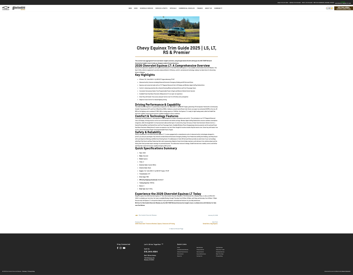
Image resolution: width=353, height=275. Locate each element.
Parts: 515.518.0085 (307, 2)
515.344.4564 (344, 7)
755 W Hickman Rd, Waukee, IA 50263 (324, 2)
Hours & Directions (344, 9)
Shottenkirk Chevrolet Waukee (151, 203)
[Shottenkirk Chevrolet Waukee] (19, 8)
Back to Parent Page (177, 228)
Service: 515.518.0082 (295, 2)
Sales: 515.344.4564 (283, 2)
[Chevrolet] (5, 8)
